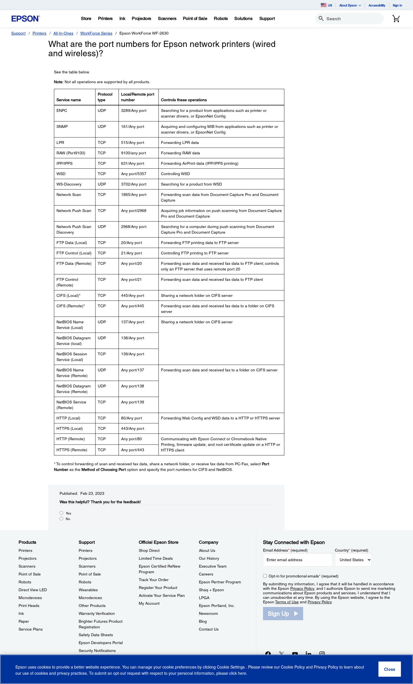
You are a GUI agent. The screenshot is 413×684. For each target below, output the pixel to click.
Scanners (27, 566)
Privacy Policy (302, 588)
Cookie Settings (231, 667)
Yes (68, 513)
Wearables (88, 590)
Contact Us (209, 629)
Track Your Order (154, 579)
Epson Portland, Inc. (217, 605)
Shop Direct (149, 550)
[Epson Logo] (25, 18)
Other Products (92, 605)
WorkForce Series (96, 33)
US (330, 5)
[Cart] (396, 18)
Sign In (397, 5)
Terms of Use (287, 602)
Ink (21, 613)
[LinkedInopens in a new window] (308, 654)
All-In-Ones (63, 33)
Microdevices (30, 597)
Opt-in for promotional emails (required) (304, 576)
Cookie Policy (293, 667)
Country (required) (351, 550)
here (242, 673)
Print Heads (29, 605)
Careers (206, 574)
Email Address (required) (285, 550)
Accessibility (377, 5)
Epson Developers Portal (101, 642)
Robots (25, 582)
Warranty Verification (97, 613)
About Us (207, 550)
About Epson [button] (348, 5)
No (68, 519)
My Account (149, 603)
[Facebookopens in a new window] (268, 654)
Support (18, 33)
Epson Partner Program (220, 582)
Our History (209, 558)
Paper (24, 621)
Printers (39, 33)
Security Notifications (97, 650)
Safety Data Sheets (96, 635)
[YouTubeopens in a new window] (295, 654)
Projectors (28, 558)
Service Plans (31, 629)
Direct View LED (33, 590)
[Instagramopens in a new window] (322, 654)
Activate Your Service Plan (162, 595)
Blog (203, 621)
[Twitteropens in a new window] (281, 654)
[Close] (389, 669)
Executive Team (213, 566)
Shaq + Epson (211, 590)
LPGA (204, 597)
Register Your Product (158, 587)
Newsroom (208, 613)
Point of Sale (30, 574)
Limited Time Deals (156, 558)
